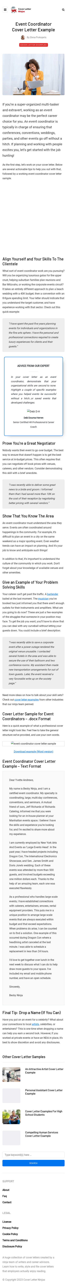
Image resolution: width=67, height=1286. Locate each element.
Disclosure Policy (12, 1246)
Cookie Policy (10, 1234)
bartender (52, 594)
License (6, 1221)
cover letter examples (26, 699)
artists (35, 1024)
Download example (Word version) (33, 751)
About (5, 1190)
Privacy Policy (10, 1227)
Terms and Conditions (15, 1240)
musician (43, 598)
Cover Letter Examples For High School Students (43, 1113)
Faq (4, 1196)
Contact (6, 1202)
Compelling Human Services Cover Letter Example (41, 1134)
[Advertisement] (33, 218)
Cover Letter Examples (33, 45)
